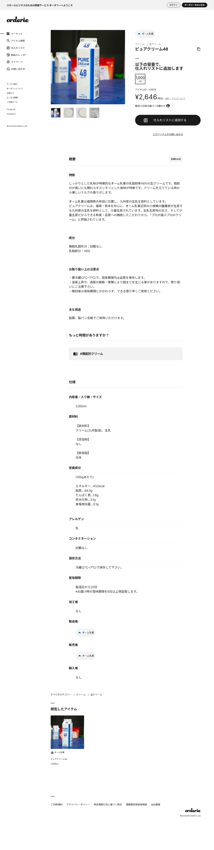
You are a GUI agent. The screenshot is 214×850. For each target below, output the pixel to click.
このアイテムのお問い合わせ (168, 134)
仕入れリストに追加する (170, 120)
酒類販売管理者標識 (136, 804)
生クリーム (155, 44)
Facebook (11, 109)
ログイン (174, 5)
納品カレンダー (19, 54)
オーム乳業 (147, 33)
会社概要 (155, 804)
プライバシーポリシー (78, 804)
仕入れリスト (18, 47)
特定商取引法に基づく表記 (108, 804)
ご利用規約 (56, 804)
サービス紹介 (12, 84)
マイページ (17, 61)
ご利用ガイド (12, 102)
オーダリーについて (15, 88)
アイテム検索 (18, 40)
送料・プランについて (175, 98)
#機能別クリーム (91, 353)
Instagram (11, 114)
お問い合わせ (18, 68)
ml (140, 79)
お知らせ (10, 93)
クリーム (139, 44)
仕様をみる (176, 159)
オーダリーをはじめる (195, 5)
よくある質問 (12, 97)
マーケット (17, 33)
